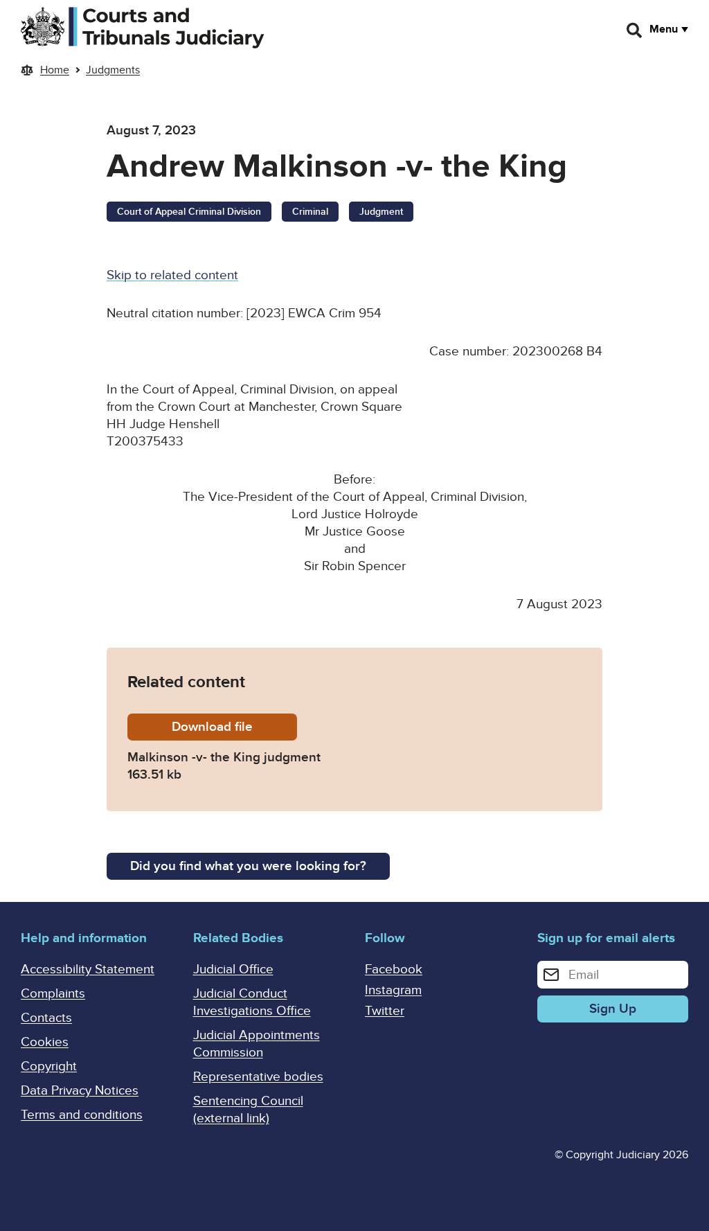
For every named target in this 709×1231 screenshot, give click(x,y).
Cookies (45, 1042)
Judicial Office (233, 969)
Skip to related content (172, 275)
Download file (234, 727)
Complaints (53, 994)
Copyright (49, 1066)
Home (54, 70)
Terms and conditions (82, 1115)
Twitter (384, 1011)
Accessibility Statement (87, 969)
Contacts (46, 1018)
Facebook (393, 969)
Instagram (393, 990)
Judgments (113, 70)
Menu (663, 29)
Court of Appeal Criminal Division (189, 212)
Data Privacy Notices (79, 1091)
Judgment (381, 212)
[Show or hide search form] (635, 30)
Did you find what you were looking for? (248, 866)
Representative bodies (258, 1077)
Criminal (310, 212)
